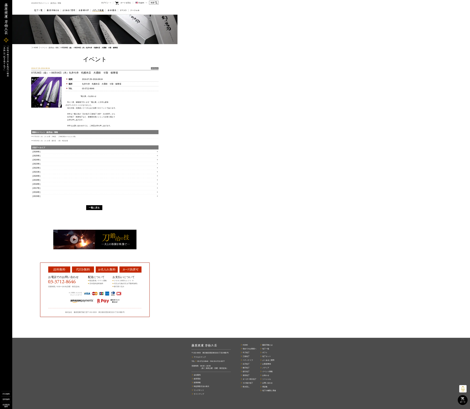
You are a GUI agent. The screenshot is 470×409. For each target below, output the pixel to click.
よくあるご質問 (69, 10)
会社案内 (111, 10)
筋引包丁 (246, 371)
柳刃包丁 (246, 368)
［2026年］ (94, 152)
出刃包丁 (246, 364)
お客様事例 (266, 364)
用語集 (264, 387)
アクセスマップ (200, 357)
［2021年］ (94, 172)
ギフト (264, 352)
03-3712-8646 (88, 89)
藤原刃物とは (53, 10)
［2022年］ (94, 168)
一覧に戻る (94, 207)
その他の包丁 (248, 383)
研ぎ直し (246, 387)
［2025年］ (94, 156)
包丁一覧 (38, 10)
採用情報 (197, 383)
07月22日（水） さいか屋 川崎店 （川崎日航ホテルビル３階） (55, 136)
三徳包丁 (246, 356)
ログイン (105, 3)
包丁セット (266, 356)
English (141, 3)
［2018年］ (94, 184)
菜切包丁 (246, 375)
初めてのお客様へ (249, 349)
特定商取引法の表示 (201, 386)
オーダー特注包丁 (249, 379)
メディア (265, 368)
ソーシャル (135, 10)
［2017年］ (94, 188)
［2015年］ (94, 196)
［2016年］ (94, 192)
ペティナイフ (248, 360)
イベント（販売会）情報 (50, 48)
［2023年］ (94, 164)
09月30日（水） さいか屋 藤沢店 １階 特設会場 (50, 141)
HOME (36, 48)
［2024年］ (94, 160)
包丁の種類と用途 (269, 390)
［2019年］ (94, 180)
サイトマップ (199, 394)
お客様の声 (84, 10)
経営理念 (197, 379)
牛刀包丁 (246, 352)
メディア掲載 (98, 10)
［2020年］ (94, 176)
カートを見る (125, 3)
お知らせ (265, 375)
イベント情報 (267, 371)
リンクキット (199, 390)
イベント (123, 10)
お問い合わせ (267, 383)
